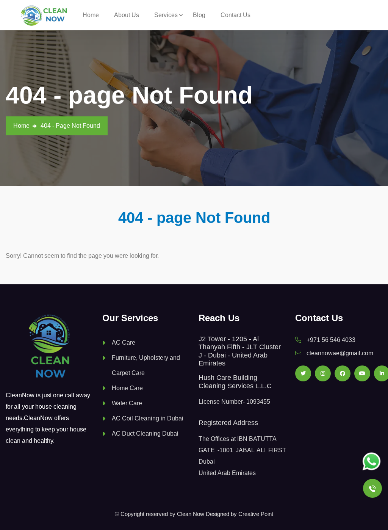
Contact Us (235, 15)
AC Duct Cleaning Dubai (145, 433)
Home (91, 15)
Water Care (127, 403)
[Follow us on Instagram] (323, 373)
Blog (199, 15)
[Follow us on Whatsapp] (371, 461)
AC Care (123, 342)
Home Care (127, 388)
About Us (126, 15)
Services (166, 15)
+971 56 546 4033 (331, 340)
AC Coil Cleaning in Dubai (147, 418)
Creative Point (255, 514)
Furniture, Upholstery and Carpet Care (146, 365)
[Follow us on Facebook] (342, 373)
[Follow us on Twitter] (303, 373)
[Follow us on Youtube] (362, 373)
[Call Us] (372, 488)
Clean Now (190, 514)
